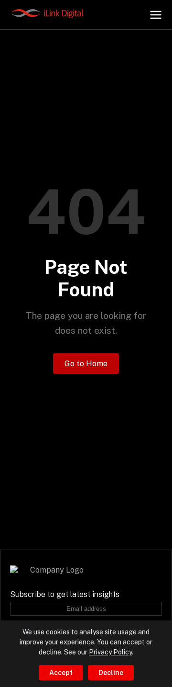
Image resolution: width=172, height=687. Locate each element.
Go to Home (86, 363)
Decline (110, 672)
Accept (61, 672)
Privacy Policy (110, 652)
